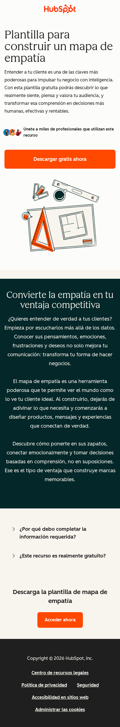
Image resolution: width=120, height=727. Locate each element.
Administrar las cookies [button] (60, 709)
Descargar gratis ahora (60, 159)
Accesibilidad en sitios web (60, 697)
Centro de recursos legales (60, 672)
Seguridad (88, 685)
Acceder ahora (60, 619)
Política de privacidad (44, 685)
